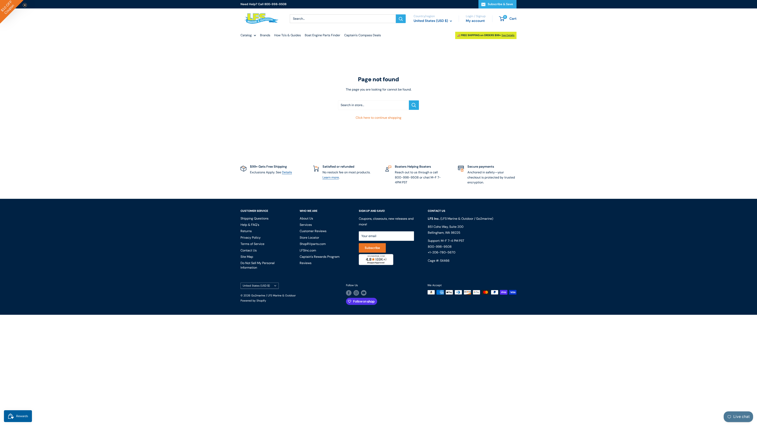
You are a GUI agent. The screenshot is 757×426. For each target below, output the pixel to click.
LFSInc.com (308, 250)
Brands (265, 35)
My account (475, 21)
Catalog (246, 35)
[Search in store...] (414, 105)
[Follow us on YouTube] (363, 292)
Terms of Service (252, 244)
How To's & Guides (287, 35)
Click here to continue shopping (378, 118)
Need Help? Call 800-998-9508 (263, 4)
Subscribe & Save (500, 4)
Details (287, 172)
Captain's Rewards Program (319, 257)
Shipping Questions (254, 218)
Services (306, 225)
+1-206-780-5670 (441, 252)
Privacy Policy (251, 237)
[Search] (401, 18)
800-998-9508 (440, 247)
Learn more (331, 177)
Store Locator (309, 237)
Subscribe (372, 248)
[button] (12, 12)
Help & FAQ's (250, 225)
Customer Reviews (313, 231)
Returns (246, 231)
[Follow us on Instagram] (356, 292)
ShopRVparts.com (313, 244)
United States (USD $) (256, 285)
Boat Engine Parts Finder (322, 35)
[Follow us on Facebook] (348, 292)
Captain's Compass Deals (362, 35)
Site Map (247, 257)
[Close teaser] (25, 5)
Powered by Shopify (253, 300)
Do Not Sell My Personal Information (258, 265)
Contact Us (249, 250)
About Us (306, 218)
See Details (508, 35)
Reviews (305, 263)
